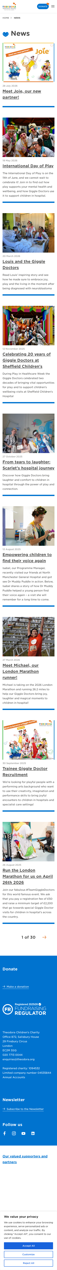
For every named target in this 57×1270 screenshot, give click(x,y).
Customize (28, 1254)
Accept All (28, 1245)
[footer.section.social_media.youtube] (23, 1133)
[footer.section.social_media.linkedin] (33, 1133)
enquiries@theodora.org (19, 1059)
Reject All (28, 1263)
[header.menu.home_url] (9, 6)
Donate (42, 6)
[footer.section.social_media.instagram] (14, 1133)
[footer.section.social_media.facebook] (4, 1133)
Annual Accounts (14, 1077)
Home (6, 18)
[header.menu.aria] (52, 6)
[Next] (44, 937)
